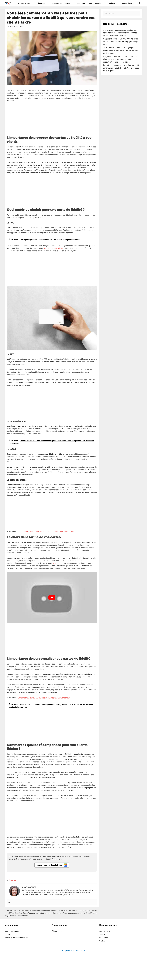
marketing (57, 563)
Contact (8, 934)
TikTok (102, 941)
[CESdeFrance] (8, 3)
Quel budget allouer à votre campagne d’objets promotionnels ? (44, 697)
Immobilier (81, 3)
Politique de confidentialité (16, 938)
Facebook (103, 938)
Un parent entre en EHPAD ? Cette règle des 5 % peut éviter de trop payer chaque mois (121, 41)
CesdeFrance (80, 951)
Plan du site (57, 931)
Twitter (102, 934)
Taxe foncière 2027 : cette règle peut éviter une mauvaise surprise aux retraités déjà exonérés (121, 50)
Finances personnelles (61, 3)
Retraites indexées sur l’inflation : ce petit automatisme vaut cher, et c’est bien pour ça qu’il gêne (121, 68)
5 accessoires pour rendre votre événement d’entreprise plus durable (46, 531)
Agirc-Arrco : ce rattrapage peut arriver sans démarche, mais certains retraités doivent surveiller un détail (120, 33)
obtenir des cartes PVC (53, 248)
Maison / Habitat (95, 3)
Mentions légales (12, 931)
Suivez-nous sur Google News (49, 865)
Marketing (12, 880)
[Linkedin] (9, 902)
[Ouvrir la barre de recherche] (139, 3)
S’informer (41, 3)
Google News (105, 931)
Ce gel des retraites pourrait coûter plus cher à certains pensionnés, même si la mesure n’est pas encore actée (120, 59)
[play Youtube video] (52, 597)
